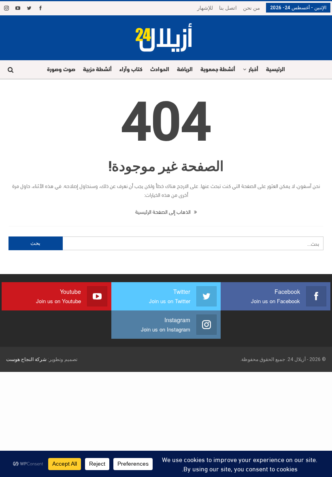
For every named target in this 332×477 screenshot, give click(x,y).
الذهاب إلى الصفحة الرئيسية (163, 211)
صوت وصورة (61, 70)
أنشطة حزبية (97, 70)
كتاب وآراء (131, 70)
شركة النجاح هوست (26, 359)
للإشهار (205, 8)
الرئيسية (275, 70)
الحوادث (159, 70)
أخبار (253, 70)
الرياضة (185, 70)
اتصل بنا (228, 8)
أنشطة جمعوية (217, 70)
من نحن (251, 8)
